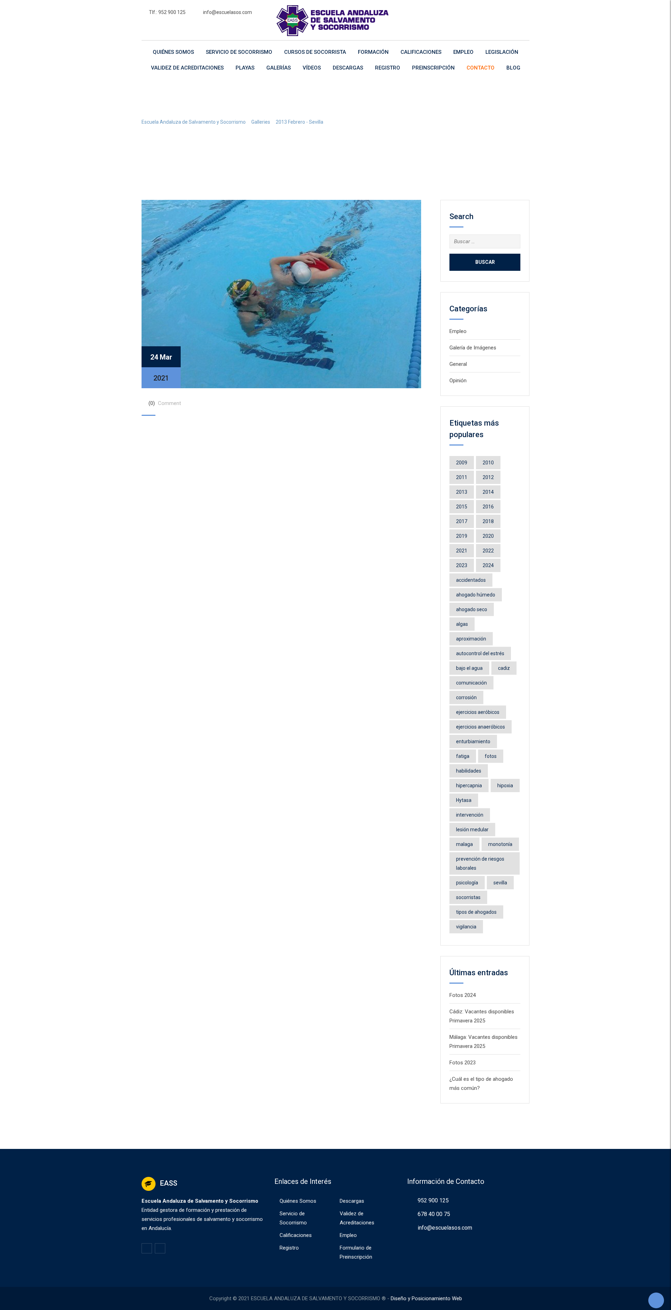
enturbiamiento (473, 741)
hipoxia (505, 785)
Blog (513, 68)
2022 (488, 550)
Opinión (458, 380)
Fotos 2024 (462, 995)
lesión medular (472, 829)
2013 (461, 492)
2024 (488, 565)
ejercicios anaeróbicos (480, 727)
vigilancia (466, 926)
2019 (461, 536)
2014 (488, 492)
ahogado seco (471, 609)
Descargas (348, 68)
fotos (491, 756)
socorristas (468, 897)
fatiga (462, 756)
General (458, 364)
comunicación (471, 683)
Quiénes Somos (173, 52)
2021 (461, 550)
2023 (461, 565)
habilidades (468, 771)
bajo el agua (469, 668)
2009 (461, 462)
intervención (469, 815)
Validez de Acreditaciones (187, 68)
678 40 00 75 (434, 1214)
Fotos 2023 (462, 1062)
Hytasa (463, 800)
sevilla (500, 882)
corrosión (466, 697)
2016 (488, 506)
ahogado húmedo (475, 595)
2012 (488, 477)
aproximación (471, 639)
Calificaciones (421, 52)
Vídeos (312, 68)
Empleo (463, 52)
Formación (373, 52)
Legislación (501, 52)
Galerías (278, 68)
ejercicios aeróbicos (477, 712)
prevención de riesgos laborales (480, 863)
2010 (488, 462)
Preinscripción (433, 68)
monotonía (500, 844)
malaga (464, 844)
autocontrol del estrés (480, 653)
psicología (467, 882)
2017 (461, 521)
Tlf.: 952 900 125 (167, 12)
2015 (461, 506)
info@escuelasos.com (227, 12)
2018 (488, 521)
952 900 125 (433, 1200)
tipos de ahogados (476, 912)
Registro (387, 68)
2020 (488, 536)
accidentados (471, 580)
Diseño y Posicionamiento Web (426, 1298)
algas (462, 624)
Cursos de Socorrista (315, 52)
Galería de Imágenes (472, 348)
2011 (461, 477)
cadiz (504, 668)
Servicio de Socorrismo (239, 52)
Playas (245, 68)
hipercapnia (469, 785)
